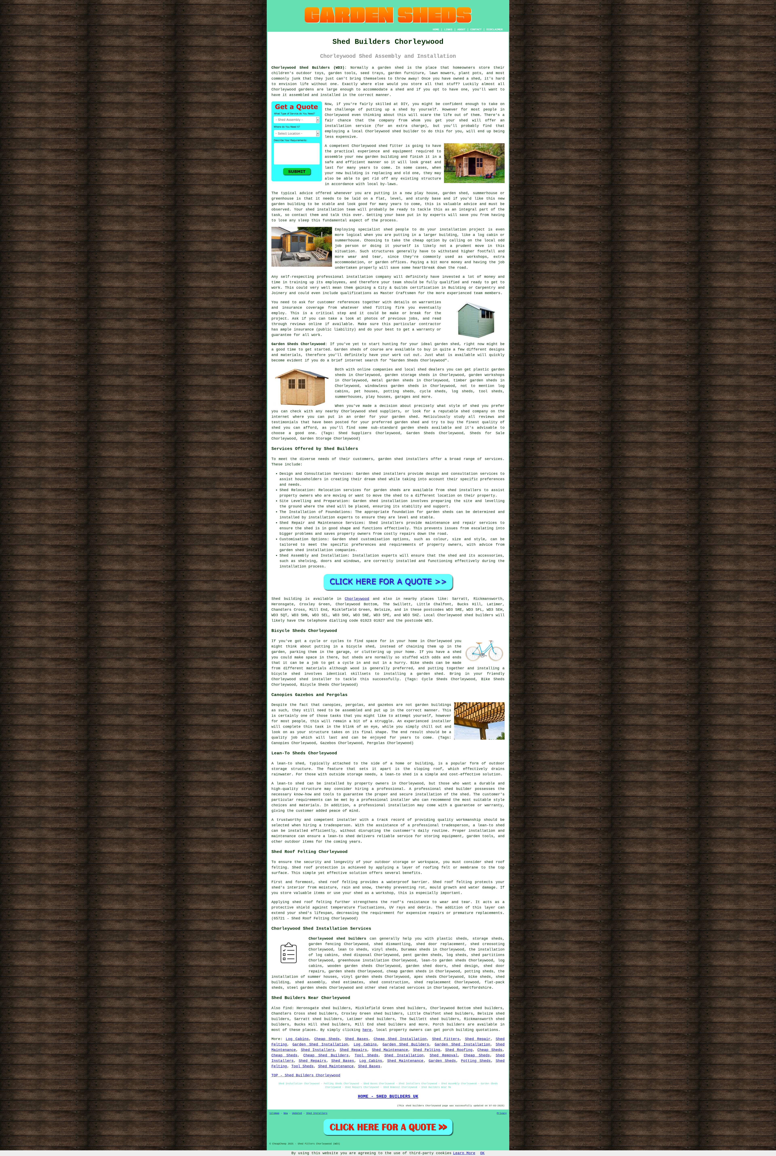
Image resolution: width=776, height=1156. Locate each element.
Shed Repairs (353, 1050)
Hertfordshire (477, 988)
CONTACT (476, 29)
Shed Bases (356, 1039)
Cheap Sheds (327, 1039)
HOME (436, 29)
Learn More (464, 1153)
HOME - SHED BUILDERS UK (388, 1096)
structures (383, 251)
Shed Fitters (446, 1039)
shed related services (401, 988)
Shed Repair (477, 1039)
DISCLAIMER (494, 29)
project (279, 319)
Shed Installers (318, 1050)
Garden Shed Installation (320, 1044)
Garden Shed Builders (406, 1044)
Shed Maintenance (390, 1050)
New (286, 1113)
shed (383, 146)
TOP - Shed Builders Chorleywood (305, 1075)
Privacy (502, 1113)
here (367, 1030)
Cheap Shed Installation (400, 1039)
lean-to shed (398, 774)
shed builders (478, 615)
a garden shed (388, 68)
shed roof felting (312, 902)
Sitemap (274, 1113)
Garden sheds (347, 349)
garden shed (446, 344)
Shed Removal (444, 1055)
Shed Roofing (458, 1050)
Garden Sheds (442, 1061)
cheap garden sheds (407, 971)
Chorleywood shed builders (337, 939)
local (357, 131)
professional (330, 277)
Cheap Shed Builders (326, 1055)
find (287, 1008)
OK (482, 1153)
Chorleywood (357, 599)
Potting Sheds (475, 1061)
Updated (297, 1113)
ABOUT (461, 29)
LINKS (448, 29)
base (436, 199)
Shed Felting (426, 1050)
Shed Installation (404, 1055)
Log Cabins (297, 1039)
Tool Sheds (367, 1055)
